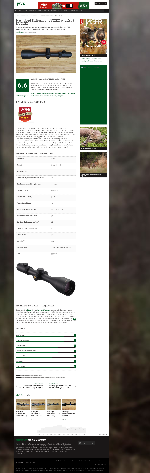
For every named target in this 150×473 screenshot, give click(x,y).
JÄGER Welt (64, 10)
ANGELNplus (32, 468)
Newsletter (67, 461)
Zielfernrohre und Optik (33, 375)
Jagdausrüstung (43, 10)
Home (15, 10)
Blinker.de (63, 468)
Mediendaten (83, 461)
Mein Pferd (59, 470)
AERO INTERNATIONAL (22, 468)
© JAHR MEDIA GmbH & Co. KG (25, 462)
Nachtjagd (38, 377)
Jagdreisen (74, 10)
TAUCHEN (75, 470)
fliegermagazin (100, 468)
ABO (81, 10)
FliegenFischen (92, 468)
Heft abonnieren (97, 61)
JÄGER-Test (25, 377)
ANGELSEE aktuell (48, 468)
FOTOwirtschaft (92, 470)
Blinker (68, 468)
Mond (31, 377)
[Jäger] (25, 4)
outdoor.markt (99, 470)
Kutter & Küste (52, 470)
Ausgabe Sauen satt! (88, 55)
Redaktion (19, 32)
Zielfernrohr (60, 377)
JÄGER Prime (41, 470)
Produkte (58, 461)
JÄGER (35, 470)
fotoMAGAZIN (19, 470)
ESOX (72, 468)
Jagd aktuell (22, 10)
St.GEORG (69, 470)
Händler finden (96, 59)
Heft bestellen (85, 59)
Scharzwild (51, 377)
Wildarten (32, 10)
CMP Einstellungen (100, 464)
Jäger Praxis (55, 10)
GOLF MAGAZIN (28, 470)
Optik (44, 377)
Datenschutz (93, 461)
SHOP (64, 470)
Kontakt (74, 461)
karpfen (46, 470)
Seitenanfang (101, 434)
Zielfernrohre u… (34, 15)
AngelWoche (57, 468)
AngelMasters (39, 468)
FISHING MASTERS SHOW (81, 468)
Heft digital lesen (86, 61)
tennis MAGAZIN (83, 470)
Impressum (102, 461)
